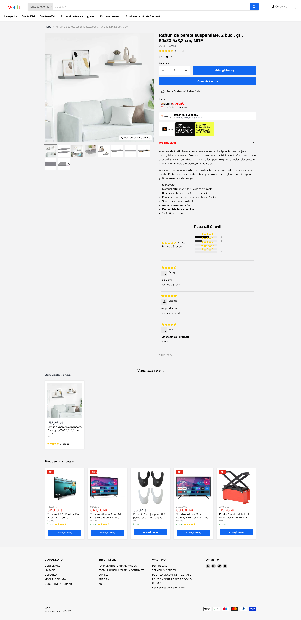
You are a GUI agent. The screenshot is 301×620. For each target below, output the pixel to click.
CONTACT (104, 574)
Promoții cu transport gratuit (78, 16)
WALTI (93, 520)
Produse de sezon (110, 16)
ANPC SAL (104, 579)
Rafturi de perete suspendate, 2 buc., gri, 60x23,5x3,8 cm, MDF (64, 430)
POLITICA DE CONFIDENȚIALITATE (171, 574)
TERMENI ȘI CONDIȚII (164, 570)
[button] (207, 234)
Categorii (10, 16)
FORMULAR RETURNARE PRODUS (117, 565)
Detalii (198, 91)
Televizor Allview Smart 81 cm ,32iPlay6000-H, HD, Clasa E (105, 517)
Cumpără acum (207, 81)
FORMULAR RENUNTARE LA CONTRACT (121, 570)
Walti (174, 46)
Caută (47, 607)
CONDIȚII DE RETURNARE (59, 584)
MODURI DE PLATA (55, 579)
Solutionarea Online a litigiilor (168, 587)
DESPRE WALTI (160, 565)
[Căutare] (254, 6)
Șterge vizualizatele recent (58, 375)
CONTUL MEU (52, 565)
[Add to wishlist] (160, 218)
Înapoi (48, 26)
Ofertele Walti (48, 16)
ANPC (101, 584)
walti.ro (50, 520)
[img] (169, 267)
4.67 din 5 (183, 243)
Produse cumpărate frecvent (143, 16)
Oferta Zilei (28, 16)
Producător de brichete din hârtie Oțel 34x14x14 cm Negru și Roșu (234, 517)
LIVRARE (50, 570)
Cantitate (164, 63)
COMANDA (51, 574)
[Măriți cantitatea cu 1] (186, 70)
